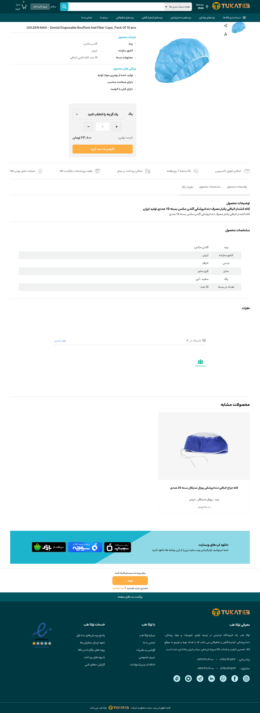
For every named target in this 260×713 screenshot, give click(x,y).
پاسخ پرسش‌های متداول (90, 635)
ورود (130, 580)
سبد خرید (19, 6)
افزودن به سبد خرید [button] (204, 479)
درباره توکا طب (147, 635)
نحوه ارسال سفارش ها (92, 642)
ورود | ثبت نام (40, 6)
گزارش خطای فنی (95, 664)
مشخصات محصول (210, 186)
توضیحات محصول (237, 186)
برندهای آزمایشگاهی (152, 17)
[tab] (237, 189)
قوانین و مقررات (145, 650)
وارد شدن (60, 340)
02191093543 (227, 659)
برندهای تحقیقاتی (125, 17)
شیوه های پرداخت (94, 657)
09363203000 (205, 659)
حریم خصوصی (147, 657)
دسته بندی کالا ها (232, 17)
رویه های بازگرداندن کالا (91, 650)
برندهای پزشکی (207, 17)
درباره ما (104, 17)
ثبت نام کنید (118, 588)
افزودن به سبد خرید (103, 149)
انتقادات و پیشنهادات (142, 664)
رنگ (130, 114)
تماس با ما (86, 17)
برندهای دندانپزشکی (181, 17)
